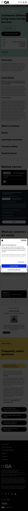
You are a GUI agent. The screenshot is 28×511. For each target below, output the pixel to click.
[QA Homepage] (5, 2)
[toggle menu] (26, 2)
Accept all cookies (14, 265)
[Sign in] (23, 2)
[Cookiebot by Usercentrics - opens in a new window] (21, 240)
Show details (21, 262)
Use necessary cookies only (14, 269)
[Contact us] (21, 2)
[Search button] (19, 2)
